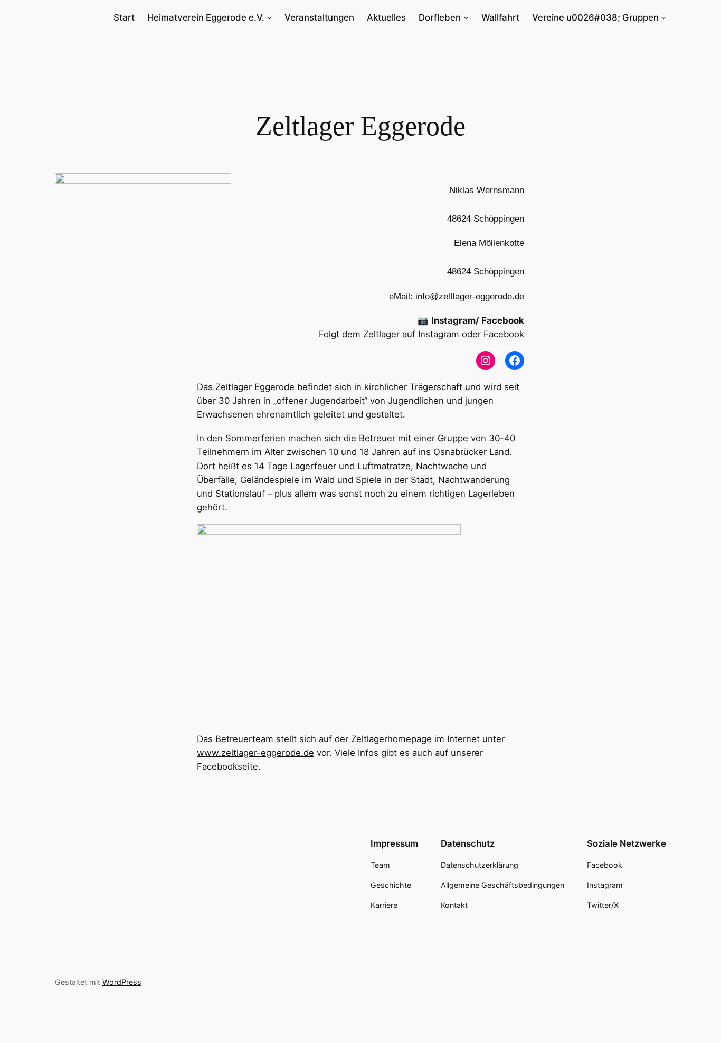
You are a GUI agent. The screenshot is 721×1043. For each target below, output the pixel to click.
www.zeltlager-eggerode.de (255, 752)
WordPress (121, 982)
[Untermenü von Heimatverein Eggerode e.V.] (269, 17)
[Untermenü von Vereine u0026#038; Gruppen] (663, 17)
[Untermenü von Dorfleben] (466, 17)
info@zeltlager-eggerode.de (469, 296)
